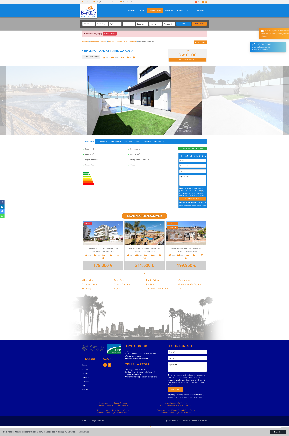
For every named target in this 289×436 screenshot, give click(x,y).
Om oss (142, 10)
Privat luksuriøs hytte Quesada (175, 403)
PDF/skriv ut (159, 141)
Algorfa (117, 288)
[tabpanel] (103, 245)
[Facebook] (203, 2)
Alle (180, 288)
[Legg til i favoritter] (119, 224)
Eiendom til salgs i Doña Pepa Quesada (113, 405)
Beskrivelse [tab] (103, 141)
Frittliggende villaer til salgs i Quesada (113, 403)
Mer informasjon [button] (85, 432)
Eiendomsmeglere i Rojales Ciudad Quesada (113, 412)
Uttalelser (182, 10)
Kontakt (88, 2)
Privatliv (185, 421)
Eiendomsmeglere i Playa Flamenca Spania (113, 410)
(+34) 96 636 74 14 (134, 374)
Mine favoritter (128, 2)
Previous (3, 100)
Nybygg (111, 41)
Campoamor (184, 280)
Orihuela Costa (121, 41)
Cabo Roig (119, 280)
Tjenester (169, 10)
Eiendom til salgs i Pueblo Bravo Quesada (175, 405)
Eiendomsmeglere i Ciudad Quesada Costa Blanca (176, 410)
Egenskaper (94, 41)
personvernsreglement (195, 192)
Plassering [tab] (116, 141)
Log (192, 10)
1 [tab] (144, 273)
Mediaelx (100, 421)
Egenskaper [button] (154, 10)
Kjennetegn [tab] (89, 141)
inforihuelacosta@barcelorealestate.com (142, 377)
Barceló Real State (88, 11)
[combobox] (88, 24)
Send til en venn (143, 141)
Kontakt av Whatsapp (193, 148)
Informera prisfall (187, 60)
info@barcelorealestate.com (107, 2)
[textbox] (89, 24)
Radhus (104, 41)
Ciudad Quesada (122, 284)
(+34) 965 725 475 (134, 356)
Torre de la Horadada (157, 288)
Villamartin (133, 41)
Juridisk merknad (172, 421)
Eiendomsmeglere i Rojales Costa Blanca (176, 412)
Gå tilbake (201, 42)
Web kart (203, 421)
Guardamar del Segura (189, 284)
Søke (183, 24)
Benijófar (150, 284)
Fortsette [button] (277, 432)
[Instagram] (206, 2)
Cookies (194, 421)
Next (286, 100)
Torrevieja (87, 288)
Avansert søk (199, 24)
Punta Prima (152, 280)
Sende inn (175, 389)
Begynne (132, 10)
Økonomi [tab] (128, 141)
